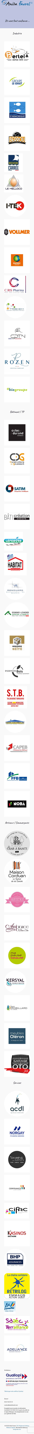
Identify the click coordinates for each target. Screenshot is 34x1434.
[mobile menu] (31, 2)
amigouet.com (17, 1429)
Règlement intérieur (24, 1426)
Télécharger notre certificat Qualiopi (13, 1391)
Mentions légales (10, 1427)
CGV (17, 1426)
